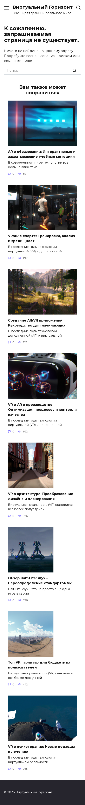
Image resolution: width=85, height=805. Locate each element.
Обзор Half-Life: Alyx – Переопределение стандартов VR (40, 580)
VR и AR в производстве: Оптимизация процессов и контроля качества (42, 409)
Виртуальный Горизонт (43, 7)
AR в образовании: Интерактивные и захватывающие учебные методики (42, 154)
